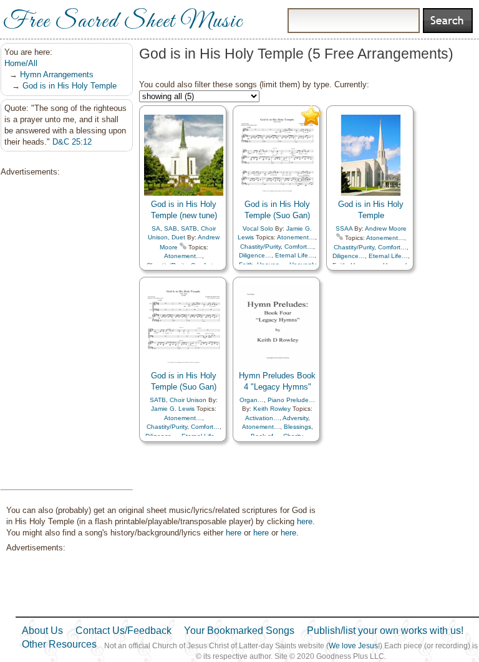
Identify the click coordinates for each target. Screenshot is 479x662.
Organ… (252, 399)
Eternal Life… (294, 255)
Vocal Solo (258, 228)
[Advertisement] (63, 333)
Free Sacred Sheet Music (123, 21)
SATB (189, 228)
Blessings (297, 426)
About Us (42, 630)
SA (156, 228)
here (304, 521)
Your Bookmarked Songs (239, 630)
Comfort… (298, 246)
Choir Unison (188, 399)
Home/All (20, 63)
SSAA (344, 228)
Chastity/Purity (260, 246)
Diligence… (255, 255)
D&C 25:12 (72, 141)
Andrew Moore (386, 228)
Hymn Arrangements (57, 74)
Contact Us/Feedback (123, 630)
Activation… (262, 418)
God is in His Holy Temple (69, 85)
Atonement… (183, 255)
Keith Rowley (272, 408)
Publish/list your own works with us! (385, 630)
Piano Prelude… (291, 399)
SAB (170, 228)
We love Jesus (353, 645)
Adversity (295, 418)
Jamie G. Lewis (173, 408)
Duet (178, 237)
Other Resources (59, 644)
